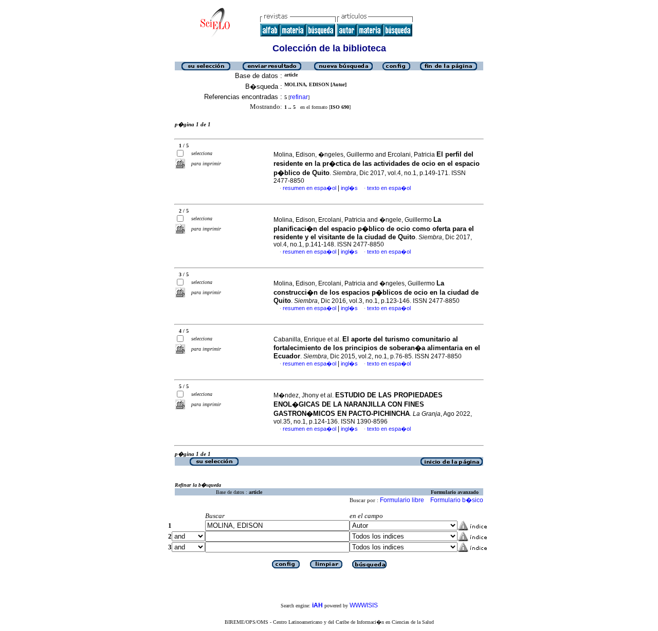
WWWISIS (364, 605)
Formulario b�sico (456, 500)
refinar (299, 97)
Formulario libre (402, 500)
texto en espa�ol (389, 188)
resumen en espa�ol (309, 188)
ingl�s (349, 188)
